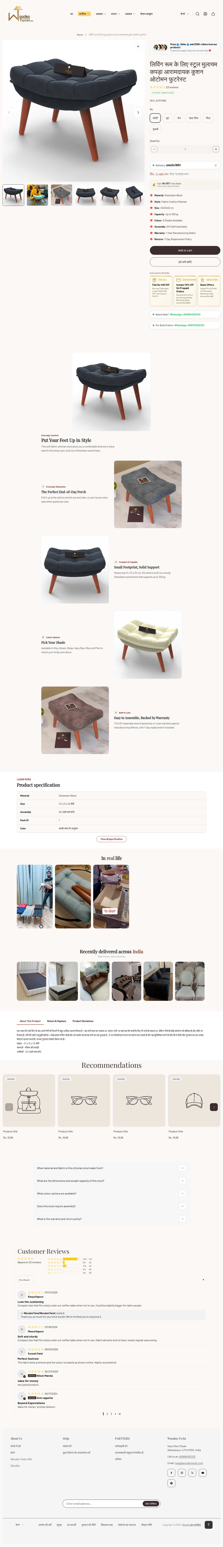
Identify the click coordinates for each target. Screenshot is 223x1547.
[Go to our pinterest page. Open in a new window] (171, 1483)
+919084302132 (186, 1456)
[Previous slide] (9, 112)
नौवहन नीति (146, 1524)
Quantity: (155, 140)
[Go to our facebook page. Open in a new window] (171, 1473)
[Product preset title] (29, 1100)
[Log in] (205, 13)
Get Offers (151, 1503)
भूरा (167, 117)
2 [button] (107, 1413)
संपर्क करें (67, 1446)
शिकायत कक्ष (107, 1524)
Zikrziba (14, 1465)
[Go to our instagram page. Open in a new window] (182, 1473)
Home (80, 34)
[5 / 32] (110, 195)
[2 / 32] (37, 195)
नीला (208, 117)
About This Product (30, 1021)
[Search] (197, 13)
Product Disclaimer (83, 1021)
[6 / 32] (134, 195)
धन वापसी (71, 1524)
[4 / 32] (85, 195)
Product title (10, 1131)
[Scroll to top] (209, 1525)
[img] (36, 1292)
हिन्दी (183, 13)
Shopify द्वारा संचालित (191, 1524)
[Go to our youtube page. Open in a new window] (203, 1473)
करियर (118, 1459)
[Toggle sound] (49, 868)
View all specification (112, 839)
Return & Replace (56, 1021)
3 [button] (111, 1413)
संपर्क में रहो (15, 1446)
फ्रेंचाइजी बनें (121, 1446)
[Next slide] (138, 112)
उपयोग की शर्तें (45, 1524)
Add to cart (185, 250)
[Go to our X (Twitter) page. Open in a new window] (192, 1473)
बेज (179, 117)
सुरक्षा (59, 1524)
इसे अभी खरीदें (185, 261)
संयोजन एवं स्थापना (127, 1524)
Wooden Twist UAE (21, 1459)
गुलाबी (155, 129)
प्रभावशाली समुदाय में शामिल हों (129, 1452)
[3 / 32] (61, 195)
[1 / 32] (13, 195)
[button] (158, 87)
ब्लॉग (12, 1452)
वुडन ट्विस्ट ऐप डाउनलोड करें (76, 1452)
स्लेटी (155, 117)
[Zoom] (138, 46)
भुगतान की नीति (88, 1524)
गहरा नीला (193, 117)
